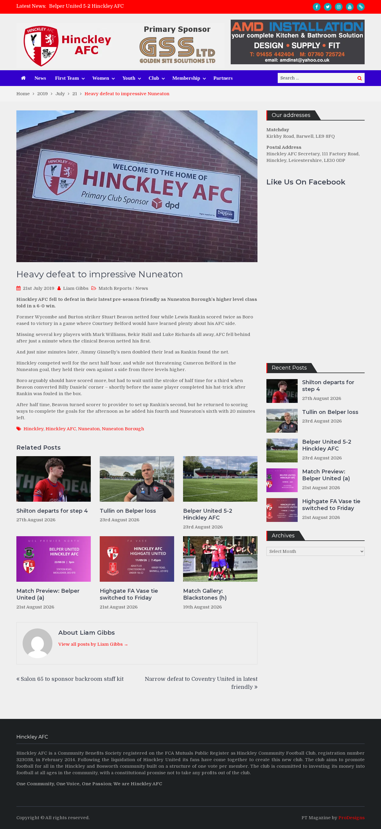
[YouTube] (350, 7)
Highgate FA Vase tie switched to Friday (129, 594)
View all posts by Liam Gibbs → (93, 644)
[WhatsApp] (361, 7)
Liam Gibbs (75, 288)
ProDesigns (351, 817)
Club (154, 78)
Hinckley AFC (61, 428)
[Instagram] (339, 7)
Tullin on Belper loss (128, 511)
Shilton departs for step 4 (52, 511)
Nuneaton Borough (123, 428)
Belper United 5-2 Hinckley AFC (86, 6)
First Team (67, 78)
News (40, 78)
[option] (137, 6)
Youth (128, 78)
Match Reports (115, 288)
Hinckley (33, 428)
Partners (223, 78)
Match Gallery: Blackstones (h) (205, 594)
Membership (186, 78)
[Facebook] (317, 7)
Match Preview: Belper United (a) (47, 594)
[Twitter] (328, 7)
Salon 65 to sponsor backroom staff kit (72, 679)
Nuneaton (89, 428)
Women (100, 78)
